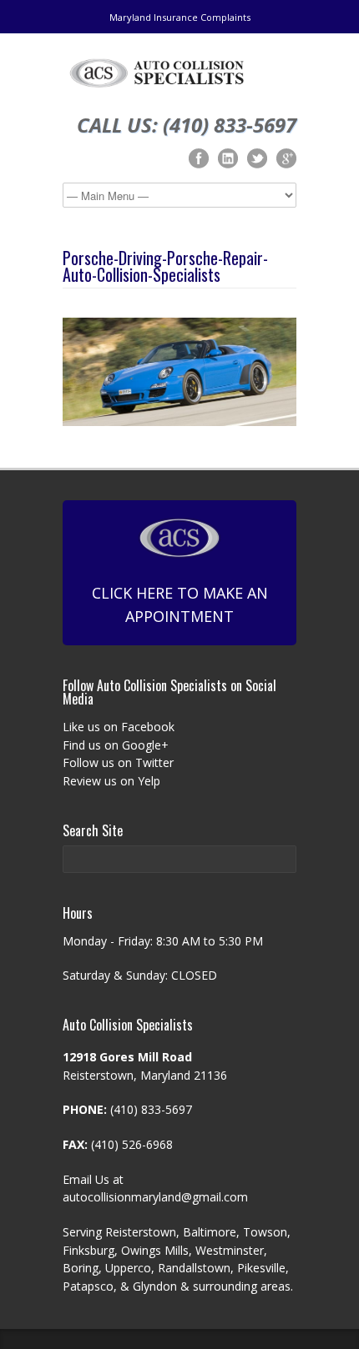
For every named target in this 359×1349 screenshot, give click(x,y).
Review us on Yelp (111, 781)
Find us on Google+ (116, 745)
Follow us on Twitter (118, 762)
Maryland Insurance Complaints (179, 17)
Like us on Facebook (118, 727)
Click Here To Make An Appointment (180, 604)
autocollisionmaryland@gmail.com (155, 1197)
